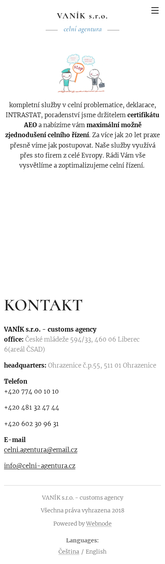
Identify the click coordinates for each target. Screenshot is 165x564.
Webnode (99, 523)
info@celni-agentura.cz (39, 466)
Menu (155, 10)
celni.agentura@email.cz (40, 450)
